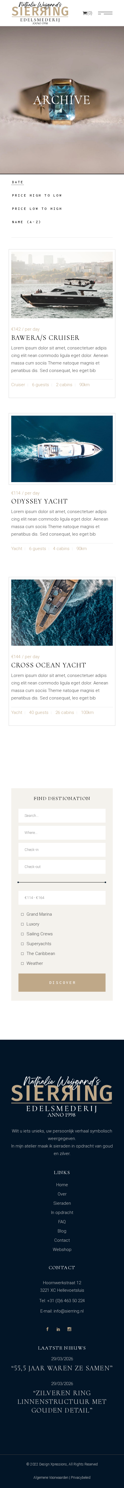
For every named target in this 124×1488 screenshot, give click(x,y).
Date (18, 182)
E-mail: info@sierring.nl (62, 1311)
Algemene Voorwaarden (50, 1478)
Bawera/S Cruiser (45, 338)
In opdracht (62, 1212)
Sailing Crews (40, 934)
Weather (35, 963)
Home (62, 1184)
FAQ (62, 1221)
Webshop (62, 1249)
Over (62, 1194)
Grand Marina (39, 914)
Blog (62, 1231)
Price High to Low (37, 195)
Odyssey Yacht (39, 501)
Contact (62, 1240)
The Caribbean (41, 953)
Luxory (33, 924)
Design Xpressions (53, 1464)
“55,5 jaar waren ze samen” (62, 1368)
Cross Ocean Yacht (48, 665)
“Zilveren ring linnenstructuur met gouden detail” (62, 1402)
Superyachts (39, 943)
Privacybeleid (81, 1478)
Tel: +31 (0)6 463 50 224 (62, 1300)
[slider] (18, 882)
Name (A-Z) (27, 222)
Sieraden (62, 1203)
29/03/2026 (62, 1359)
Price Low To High (37, 208)
